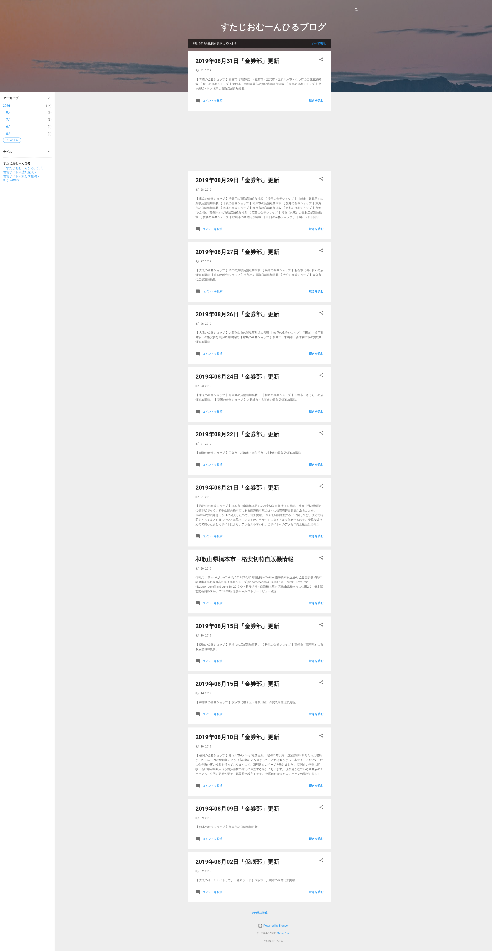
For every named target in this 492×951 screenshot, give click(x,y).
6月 (8, 126)
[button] (321, 60)
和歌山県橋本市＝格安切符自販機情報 (244, 559)
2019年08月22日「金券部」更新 (237, 434)
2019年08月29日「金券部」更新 (237, 180)
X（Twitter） (12, 180)
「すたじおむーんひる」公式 (23, 168)
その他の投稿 (259, 912)
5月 (8, 134)
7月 (8, 119)
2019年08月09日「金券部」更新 (237, 808)
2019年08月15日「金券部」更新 (237, 626)
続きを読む (316, 100)
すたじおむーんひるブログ (273, 27)
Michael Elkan (283, 933)
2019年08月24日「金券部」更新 (237, 376)
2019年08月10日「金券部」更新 (237, 737)
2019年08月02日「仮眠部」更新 (237, 861)
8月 (8, 112)
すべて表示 (318, 43)
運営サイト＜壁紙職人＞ (20, 172)
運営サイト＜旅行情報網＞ (21, 176)
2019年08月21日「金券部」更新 (237, 487)
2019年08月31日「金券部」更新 (237, 61)
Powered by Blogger (276, 925)
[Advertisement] (346, 96)
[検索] (356, 10)
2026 (6, 106)
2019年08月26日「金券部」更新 (237, 314)
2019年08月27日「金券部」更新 (237, 252)
